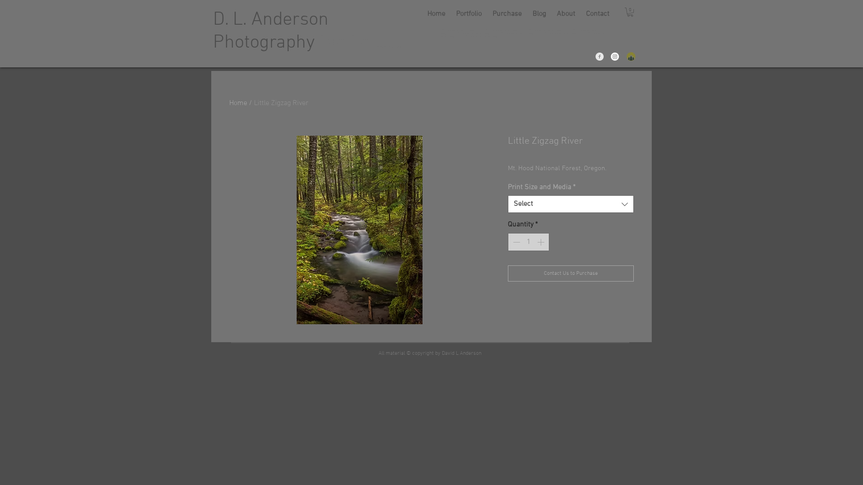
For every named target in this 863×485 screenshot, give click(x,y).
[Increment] (541, 242)
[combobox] (571, 204)
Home (238, 103)
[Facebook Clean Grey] (600, 57)
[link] (630, 12)
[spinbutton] (528, 242)
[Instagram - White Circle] (615, 57)
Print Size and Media (542, 187)
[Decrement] (515, 242)
